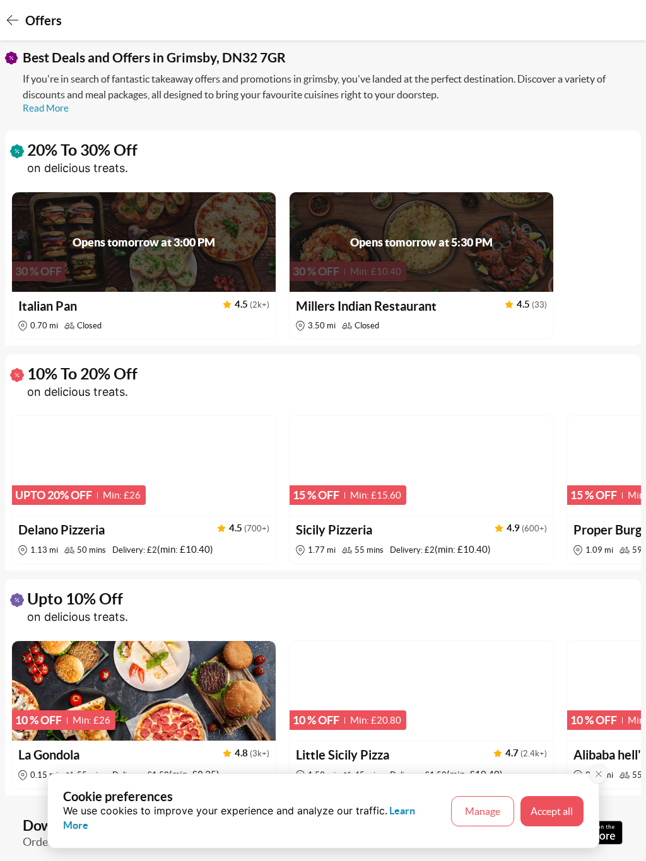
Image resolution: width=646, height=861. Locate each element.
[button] (143, 265)
